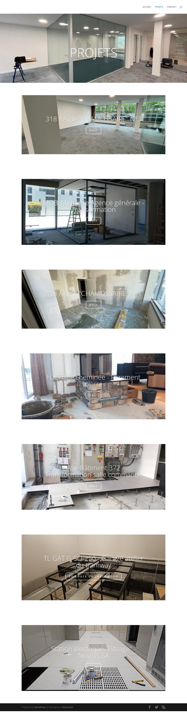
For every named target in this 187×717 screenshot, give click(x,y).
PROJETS (159, 7)
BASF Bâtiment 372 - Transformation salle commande (93, 471)
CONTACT (171, 7)
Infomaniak (67, 707)
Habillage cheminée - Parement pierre (93, 380)
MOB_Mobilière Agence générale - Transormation (93, 206)
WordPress (40, 707)
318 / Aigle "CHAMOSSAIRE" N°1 (94, 293)
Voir (93, 130)
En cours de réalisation (93, 576)
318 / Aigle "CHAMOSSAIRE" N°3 (94, 118)
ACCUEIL (147, 7)
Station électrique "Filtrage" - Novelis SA (93, 652)
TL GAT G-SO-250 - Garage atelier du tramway (93, 561)
